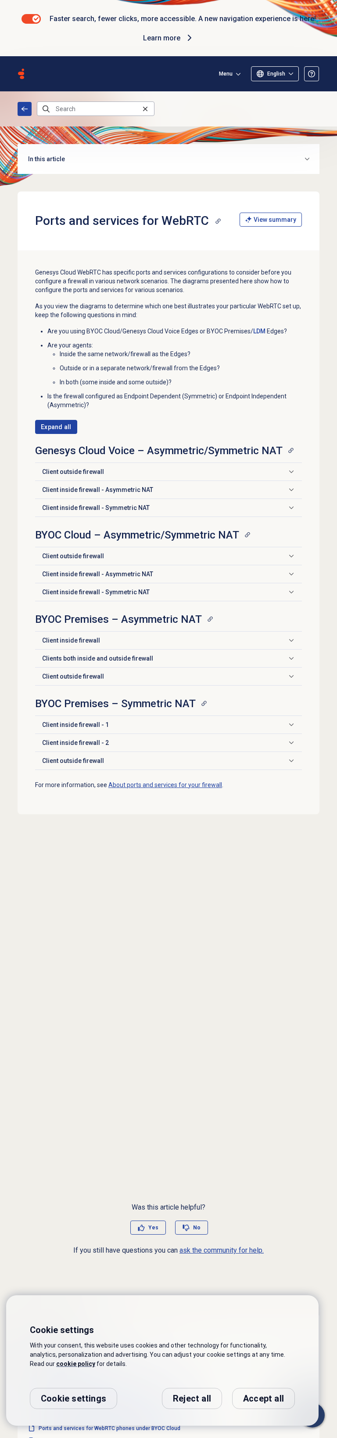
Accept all (263, 1398)
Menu (226, 74)
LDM (259, 331)
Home (25, 109)
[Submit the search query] (46, 108)
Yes (153, 1228)
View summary (275, 219)
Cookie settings (73, 1398)
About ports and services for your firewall (165, 784)
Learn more (161, 38)
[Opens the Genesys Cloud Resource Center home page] (21, 74)
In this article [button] (46, 159)
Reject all (192, 1398)
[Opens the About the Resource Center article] (311, 73)
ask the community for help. (221, 1250)
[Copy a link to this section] (218, 221)
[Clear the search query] (145, 108)
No (197, 1228)
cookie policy (75, 1363)
